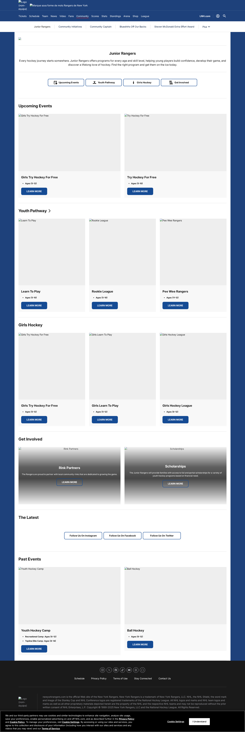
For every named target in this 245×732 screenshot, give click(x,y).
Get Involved (179, 82)
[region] (122, 721)
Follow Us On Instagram (83, 535)
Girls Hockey (141, 82)
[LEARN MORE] (69, 142)
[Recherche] (224, 16)
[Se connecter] (218, 16)
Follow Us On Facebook (122, 535)
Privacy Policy (126, 719)
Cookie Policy (17, 722)
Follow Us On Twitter (162, 535)
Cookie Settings (70, 722)
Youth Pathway (103, 82)
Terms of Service (51, 728)
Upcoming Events (66, 82)
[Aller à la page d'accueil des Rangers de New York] (23, 5)
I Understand (199, 721)
